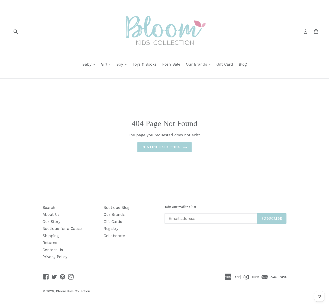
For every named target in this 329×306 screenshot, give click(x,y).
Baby (89, 64)
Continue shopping (161, 147)
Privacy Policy (55, 257)
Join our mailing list (180, 207)
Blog (243, 64)
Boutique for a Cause (62, 228)
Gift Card (224, 64)
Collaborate (114, 235)
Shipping (51, 235)
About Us (51, 214)
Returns (50, 242)
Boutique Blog (117, 207)
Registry (111, 228)
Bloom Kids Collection (73, 291)
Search (49, 207)
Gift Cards (113, 221)
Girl (107, 64)
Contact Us (53, 250)
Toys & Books (144, 64)
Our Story (51, 221)
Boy (122, 64)
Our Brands (199, 64)
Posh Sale (171, 64)
